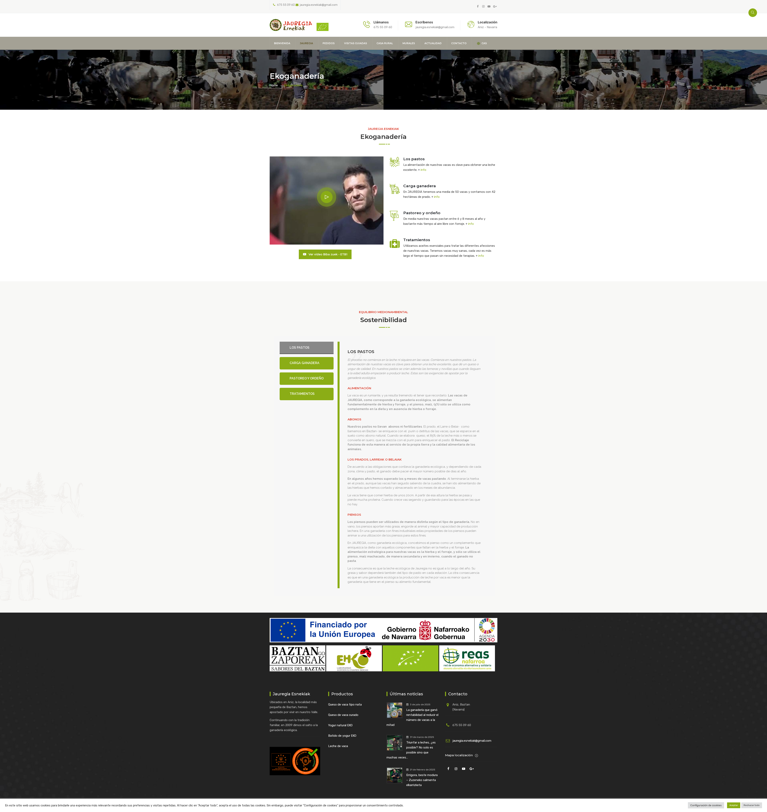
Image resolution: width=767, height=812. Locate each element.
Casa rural (385, 43)
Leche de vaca (338, 746)
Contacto (459, 43)
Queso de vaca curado (343, 715)
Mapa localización (459, 755)
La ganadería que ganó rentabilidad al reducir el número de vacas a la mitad (412, 717)
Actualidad (433, 43)
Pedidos (329, 43)
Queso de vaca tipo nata (345, 704)
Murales (408, 43)
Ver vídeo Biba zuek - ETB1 (327, 254)
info (423, 170)
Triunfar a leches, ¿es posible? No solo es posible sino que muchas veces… (411, 750)
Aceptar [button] (733, 805)
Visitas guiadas (355, 43)
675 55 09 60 (286, 5)
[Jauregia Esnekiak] (299, 25)
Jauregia (306, 43)
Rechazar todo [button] (752, 805)
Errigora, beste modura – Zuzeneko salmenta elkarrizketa (422, 780)
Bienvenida (282, 43)
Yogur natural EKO (340, 725)
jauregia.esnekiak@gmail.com (319, 5)
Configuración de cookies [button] (706, 805)
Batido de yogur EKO (342, 735)
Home (274, 85)
